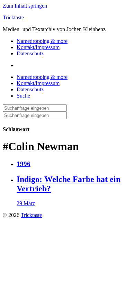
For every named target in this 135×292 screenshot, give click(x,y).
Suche (23, 96)
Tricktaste (13, 17)
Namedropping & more (42, 41)
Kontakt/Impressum (38, 47)
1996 (23, 163)
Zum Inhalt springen (25, 6)
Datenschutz (30, 53)
